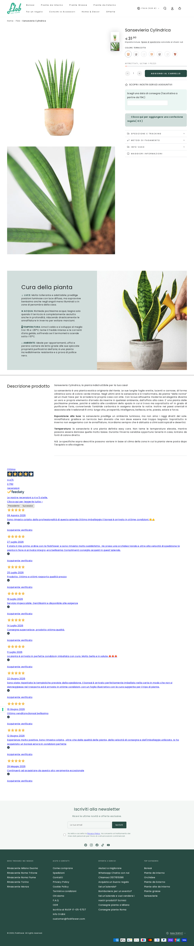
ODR (55, 905)
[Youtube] (108, 845)
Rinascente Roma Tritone (22, 873)
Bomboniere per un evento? (115, 891)
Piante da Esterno (154, 882)
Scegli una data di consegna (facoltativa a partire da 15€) (152, 95)
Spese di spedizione (150, 42)
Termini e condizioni (64, 891)
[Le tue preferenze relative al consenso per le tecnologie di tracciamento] (2, 709)
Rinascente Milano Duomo (22, 868)
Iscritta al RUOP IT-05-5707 (69, 909)
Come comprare (63, 868)
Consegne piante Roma (112, 909)
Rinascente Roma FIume (21, 877)
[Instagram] (91, 845)
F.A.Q (56, 900)
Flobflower (19, 933)
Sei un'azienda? (107, 886)
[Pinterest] (85, 845)
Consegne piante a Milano (113, 905)
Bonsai (148, 868)
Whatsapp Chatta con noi (113, 873)
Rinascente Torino (18, 882)
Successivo (28, 506)
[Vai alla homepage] (14, 8)
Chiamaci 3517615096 (111, 877)
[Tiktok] (102, 845)
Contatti (58, 877)
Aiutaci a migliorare (110, 868)
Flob (18, 20)
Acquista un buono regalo (113, 882)
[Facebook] (97, 845)
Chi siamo (58, 896)
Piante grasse (152, 891)
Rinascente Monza (18, 886)
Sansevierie (151, 896)
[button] (165, 8)
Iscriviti (119, 824)
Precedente (14, 506)
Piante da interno (154, 873)
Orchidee (149, 877)
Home (10, 20)
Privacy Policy (93, 833)
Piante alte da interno (157, 886)
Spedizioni (59, 873)
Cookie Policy (61, 886)
